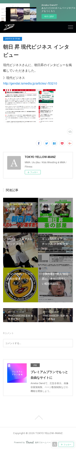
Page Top (38, 417)
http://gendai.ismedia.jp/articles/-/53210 (30, 83)
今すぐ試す (49, 16)
